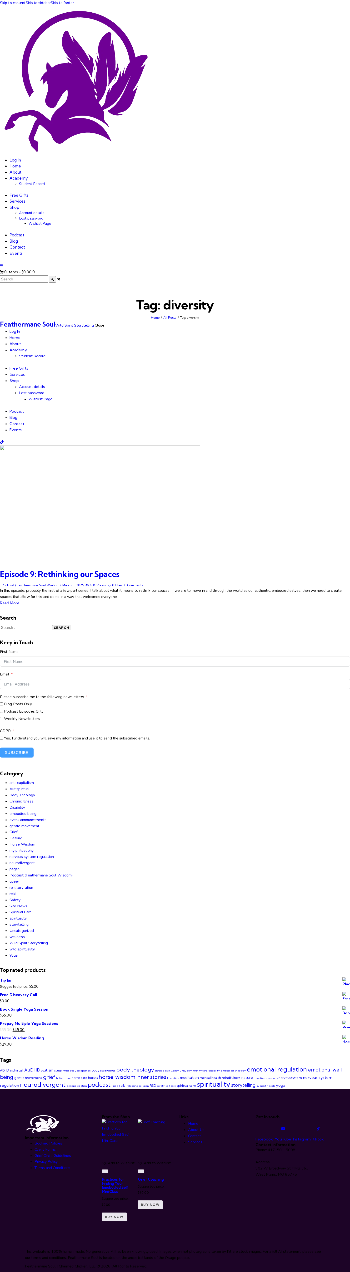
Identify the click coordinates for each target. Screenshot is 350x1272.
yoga (280, 1085)
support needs (266, 1085)
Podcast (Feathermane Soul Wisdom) (31, 585)
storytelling (19, 924)
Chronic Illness (22, 801)
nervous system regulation (32, 856)
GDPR (5, 731)
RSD (153, 1085)
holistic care (63, 1078)
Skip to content (13, 2)
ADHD (4, 1070)
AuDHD (32, 1070)
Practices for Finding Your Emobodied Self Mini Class (115, 1185)
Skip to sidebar (38, 2)
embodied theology (233, 1070)
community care (197, 1070)
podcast (99, 1084)
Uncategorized (22, 930)
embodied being (23, 813)
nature (247, 1077)
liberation (173, 1078)
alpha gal (16, 1070)
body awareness (103, 1070)
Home (155, 318)
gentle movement (25, 826)
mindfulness (231, 1078)
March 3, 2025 (73, 585)
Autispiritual (20, 789)
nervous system (290, 1078)
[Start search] (52, 279)
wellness (17, 936)
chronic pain (162, 1070)
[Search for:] (26, 627)
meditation (189, 1077)
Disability (17, 807)
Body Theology (22, 795)
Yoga (14, 955)
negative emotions (266, 1078)
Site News (18, 906)
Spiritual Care (21, 912)
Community (178, 1070)
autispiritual (61, 1070)
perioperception (77, 1085)
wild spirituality (22, 949)
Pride (114, 1085)
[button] (1, 265)
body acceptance (80, 1070)
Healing (16, 838)
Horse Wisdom (22, 844)
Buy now (114, 1217)
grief (49, 1077)
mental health (210, 1078)
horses (93, 1078)
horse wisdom (117, 1076)
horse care (79, 1078)
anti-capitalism (22, 782)
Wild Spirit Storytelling (29, 943)
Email (4, 674)
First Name (9, 651)
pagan (15, 869)
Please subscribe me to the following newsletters (42, 697)
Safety (15, 900)
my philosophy (22, 850)
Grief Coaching (151, 1179)
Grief (14, 832)
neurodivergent (22, 863)
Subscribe (17, 752)
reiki (13, 893)
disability (214, 1070)
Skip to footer (62, 2)
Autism (47, 1070)
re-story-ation (21, 887)
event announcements (28, 819)
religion (144, 1085)
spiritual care (186, 1085)
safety (161, 1085)
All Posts (169, 318)
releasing (132, 1085)
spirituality (18, 918)
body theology (135, 1069)
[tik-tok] (2, 442)
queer (14, 881)
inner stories (151, 1077)
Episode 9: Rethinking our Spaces (60, 574)
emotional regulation (277, 1069)
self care (170, 1085)
